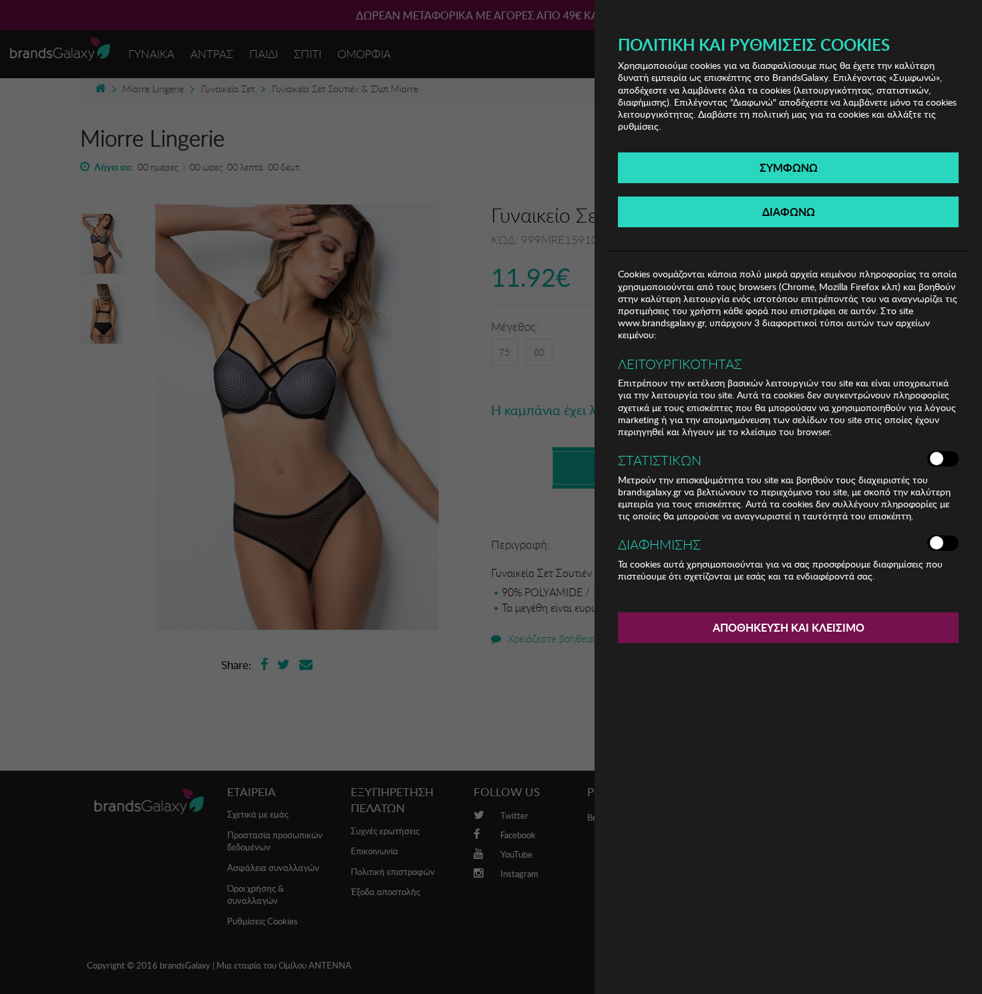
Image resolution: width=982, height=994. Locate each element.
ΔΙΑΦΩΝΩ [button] (788, 211)
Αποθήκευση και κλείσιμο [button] (788, 627)
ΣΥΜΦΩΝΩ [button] (789, 167)
